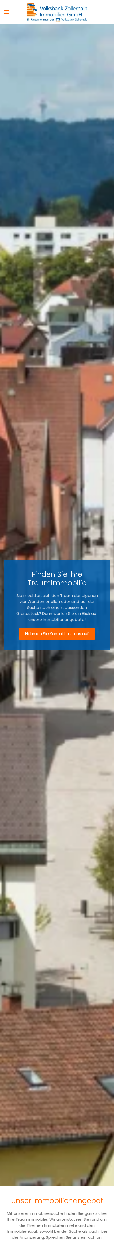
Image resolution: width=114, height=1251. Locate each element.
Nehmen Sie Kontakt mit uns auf (57, 633)
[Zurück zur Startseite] (57, 12)
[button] (6, 12)
